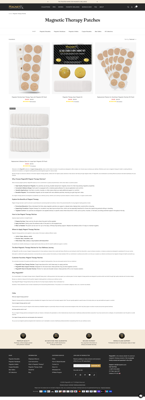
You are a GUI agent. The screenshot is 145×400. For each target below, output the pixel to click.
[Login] (132, 7)
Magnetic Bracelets (45, 31)
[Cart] (135, 7)
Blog (29, 372)
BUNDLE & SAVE (87, 7)
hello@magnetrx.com (120, 364)
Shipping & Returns (33, 359)
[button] (140, 395)
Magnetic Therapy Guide (35, 367)
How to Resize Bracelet (58, 361)
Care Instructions (33, 361)
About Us (54, 367)
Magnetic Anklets (73, 31)
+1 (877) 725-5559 (114, 369)
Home (10, 13)
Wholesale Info (56, 369)
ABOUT (102, 7)
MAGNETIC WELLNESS (72, 7)
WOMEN (60, 7)
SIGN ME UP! (96, 366)
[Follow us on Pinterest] (85, 375)
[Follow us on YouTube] (89, 375)
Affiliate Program (57, 372)
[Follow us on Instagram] (80, 375)
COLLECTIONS (45, 7)
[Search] (128, 7)
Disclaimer (31, 369)
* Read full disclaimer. (105, 387)
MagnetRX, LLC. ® (69, 382)
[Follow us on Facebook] (75, 375)
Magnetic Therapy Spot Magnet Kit (72, 97)
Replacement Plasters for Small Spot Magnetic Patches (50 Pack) (115, 97)
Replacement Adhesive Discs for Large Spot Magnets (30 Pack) (29, 161)
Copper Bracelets (87, 31)
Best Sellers (98, 31)
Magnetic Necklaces (59, 31)
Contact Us (55, 364)
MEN (54, 7)
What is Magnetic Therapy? (36, 364)
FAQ (95, 7)
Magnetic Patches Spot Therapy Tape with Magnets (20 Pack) (29, 97)
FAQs (53, 359)
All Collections (109, 31)
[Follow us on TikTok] (94, 375)
